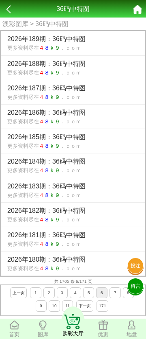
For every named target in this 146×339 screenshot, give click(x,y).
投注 (135, 266)
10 (54, 306)
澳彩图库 (15, 23)
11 (67, 306)
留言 (135, 286)
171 (102, 306)
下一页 (85, 306)
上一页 (19, 293)
